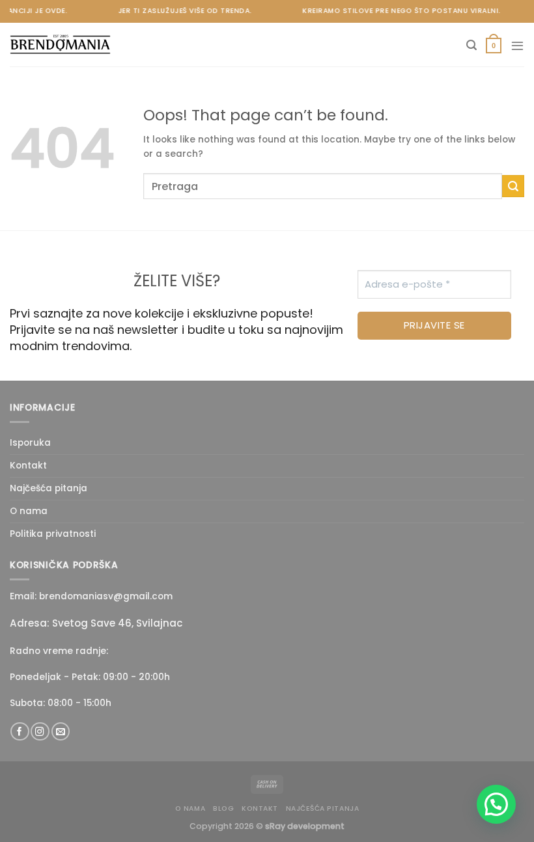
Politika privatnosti (53, 534)
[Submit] (513, 186)
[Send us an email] (60, 731)
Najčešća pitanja (48, 488)
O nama (29, 511)
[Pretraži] (471, 45)
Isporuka (30, 443)
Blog (223, 808)
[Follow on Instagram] (40, 731)
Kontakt (28, 465)
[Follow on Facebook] (19, 731)
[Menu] (517, 45)
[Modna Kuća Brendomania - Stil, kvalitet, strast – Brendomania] (75, 44)
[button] (496, 804)
